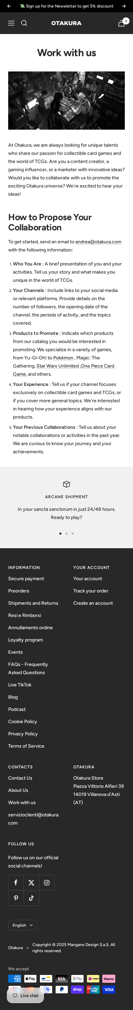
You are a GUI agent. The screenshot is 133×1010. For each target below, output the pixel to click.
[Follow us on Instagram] (46, 882)
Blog (13, 697)
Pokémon (63, 358)
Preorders (18, 591)
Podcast (17, 709)
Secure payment (26, 579)
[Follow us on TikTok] (31, 898)
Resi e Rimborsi (24, 615)
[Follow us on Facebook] (16, 882)
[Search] (24, 23)
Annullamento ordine (30, 628)
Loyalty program (25, 640)
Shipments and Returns (33, 603)
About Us (18, 790)
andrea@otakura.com (98, 242)
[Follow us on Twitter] (31, 882)
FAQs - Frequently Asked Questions (28, 668)
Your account (87, 579)
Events (15, 652)
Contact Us (20, 778)
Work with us (22, 802)
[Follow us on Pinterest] (16, 898)
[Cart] (121, 23)
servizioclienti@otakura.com (33, 819)
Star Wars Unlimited (57, 366)
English (19, 925)
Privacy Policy (23, 734)
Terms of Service (26, 746)
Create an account (93, 603)
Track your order (90, 591)
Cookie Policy (22, 721)
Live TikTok (19, 685)
